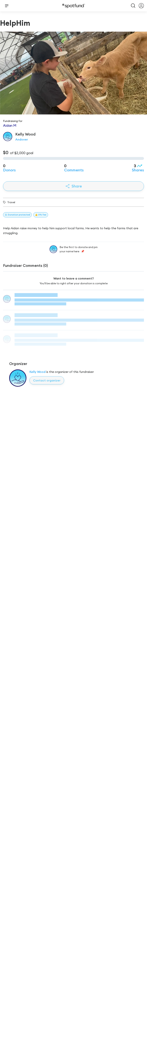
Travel (11, 202)
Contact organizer (46, 380)
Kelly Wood (37, 372)
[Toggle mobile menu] (6, 5)
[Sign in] (141, 6)
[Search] (133, 6)
